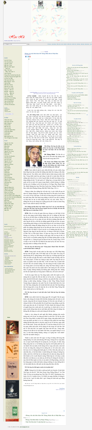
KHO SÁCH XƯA (8, 261)
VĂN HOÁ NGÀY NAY (8, 243)
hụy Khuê (7, 166)
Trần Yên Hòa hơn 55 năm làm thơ (35, 422)
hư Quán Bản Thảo (9, 80)
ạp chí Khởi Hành (9, 101)
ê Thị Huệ (7, 169)
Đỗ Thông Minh (70, 71)
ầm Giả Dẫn (8, 128)
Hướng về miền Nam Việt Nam (73, 148)
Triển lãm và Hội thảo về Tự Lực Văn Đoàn (76, 206)
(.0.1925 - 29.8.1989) (40, 8)
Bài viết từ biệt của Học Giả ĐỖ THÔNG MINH (77, 95)
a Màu (6, 91)
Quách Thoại (81, 223)
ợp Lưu (12, 93)
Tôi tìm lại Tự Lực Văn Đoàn (74, 203)
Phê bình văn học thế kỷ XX (73, 136)
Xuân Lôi (59, 7)
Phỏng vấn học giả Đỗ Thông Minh (75, 88)
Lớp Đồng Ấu (7, 258)
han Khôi (7, 146)
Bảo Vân (83, 234)
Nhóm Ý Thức (70, 221)
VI (80, 135)
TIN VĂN (6, 249)
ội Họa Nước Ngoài (10, 66)
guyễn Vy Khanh (9, 164)
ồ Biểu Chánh (8, 144)
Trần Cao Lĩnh (41, 7)
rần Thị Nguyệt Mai (10, 193)
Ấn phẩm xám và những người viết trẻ (75, 213)
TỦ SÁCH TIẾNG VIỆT (9, 260)
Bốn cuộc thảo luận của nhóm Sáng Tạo (75, 211)
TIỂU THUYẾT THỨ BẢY (8, 239)
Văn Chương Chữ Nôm (72, 126)
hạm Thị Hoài (8, 202)
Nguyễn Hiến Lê (70, 201)
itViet (6, 93)
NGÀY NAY (12, 242)
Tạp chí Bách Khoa (71, 225)
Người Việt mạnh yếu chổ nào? (73, 96)
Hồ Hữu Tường (70, 194)
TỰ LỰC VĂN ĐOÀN (8, 229)
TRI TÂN (11, 241)
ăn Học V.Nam (8, 63)
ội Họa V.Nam (8, 65)
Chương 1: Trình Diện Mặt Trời (74, 105)
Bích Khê (72, 235)
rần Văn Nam (8, 162)
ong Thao (7, 172)
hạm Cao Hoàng (9, 192)
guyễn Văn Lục (9, 161)
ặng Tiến (7, 171)
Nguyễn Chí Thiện (71, 228)
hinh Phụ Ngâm (9, 131)
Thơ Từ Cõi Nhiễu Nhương (73, 141)
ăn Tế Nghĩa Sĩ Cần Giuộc (11, 138)
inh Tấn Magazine (9, 99)
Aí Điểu (69, 231)
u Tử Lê (7, 184)
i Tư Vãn (7, 134)
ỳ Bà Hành (7, 133)
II (73, 135)
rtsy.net (8, 68)
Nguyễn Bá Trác (70, 188)
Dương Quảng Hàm (71, 192)
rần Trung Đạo (8, 177)
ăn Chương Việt (9, 96)
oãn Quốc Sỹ (8, 152)
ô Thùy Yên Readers (10, 104)
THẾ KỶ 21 (6, 245)
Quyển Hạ (75, 124)
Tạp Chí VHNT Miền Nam (8, 246)
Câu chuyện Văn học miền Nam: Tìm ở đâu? (76, 151)
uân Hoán (7, 175)
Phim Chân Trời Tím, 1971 (9, 272)
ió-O (11, 94)
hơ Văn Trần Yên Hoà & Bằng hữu (13, 197)
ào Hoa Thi (8, 126)
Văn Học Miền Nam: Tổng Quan (74, 132)
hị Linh (7, 210)
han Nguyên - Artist (10, 81)
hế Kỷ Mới (7, 83)
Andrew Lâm (79, 231)
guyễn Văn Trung (9, 151)
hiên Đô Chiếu (8, 120)
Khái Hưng (69, 208)
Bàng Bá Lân (77, 234)
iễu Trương (7, 167)
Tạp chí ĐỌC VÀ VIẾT (8, 250)
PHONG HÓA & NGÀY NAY (9, 226)
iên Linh (7, 154)
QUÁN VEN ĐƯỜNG (8, 262)
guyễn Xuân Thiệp (9, 189)
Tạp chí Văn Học (7, 233)
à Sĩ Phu (7, 200)
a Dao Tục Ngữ (8, 78)
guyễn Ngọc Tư (9, 205)
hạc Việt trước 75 (10, 71)
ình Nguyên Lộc (9, 149)
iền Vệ (11, 89)
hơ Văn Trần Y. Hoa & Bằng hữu (12, 195)
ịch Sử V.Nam (8, 60)
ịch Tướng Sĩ (8, 123)
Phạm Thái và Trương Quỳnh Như (74, 191)
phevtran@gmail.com (24, 426)
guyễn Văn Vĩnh (9, 143)
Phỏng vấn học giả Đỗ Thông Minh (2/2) (76, 86)
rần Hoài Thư (8, 182)
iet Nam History (9, 62)
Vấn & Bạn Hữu (9, 190)
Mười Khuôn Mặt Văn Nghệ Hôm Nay (75, 131)
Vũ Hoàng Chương (71, 195)
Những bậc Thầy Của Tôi (72, 139)
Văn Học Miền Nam (71, 150)
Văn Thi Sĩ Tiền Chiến (72, 121)
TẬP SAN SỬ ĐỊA (7, 244)
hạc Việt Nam (8, 70)
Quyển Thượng (69, 124)
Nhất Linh (69, 207)
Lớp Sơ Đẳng (7, 257)
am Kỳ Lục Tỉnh (9, 86)
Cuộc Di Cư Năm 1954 (9, 268)
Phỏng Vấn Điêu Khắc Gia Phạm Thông (37, 420)
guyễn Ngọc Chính (9, 198)
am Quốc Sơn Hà (9, 121)
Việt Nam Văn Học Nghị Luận (73, 128)
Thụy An (78, 227)
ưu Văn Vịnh (8, 159)
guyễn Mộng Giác (9, 187)
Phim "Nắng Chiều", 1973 (9, 270)
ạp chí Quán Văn (9, 102)
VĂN (5, 237)
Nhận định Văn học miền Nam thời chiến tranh (77, 218)
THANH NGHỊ (6, 242)
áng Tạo (11, 91)
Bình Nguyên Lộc (79, 235)
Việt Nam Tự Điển (8, 111)
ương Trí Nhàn (8, 207)
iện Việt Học (8, 73)
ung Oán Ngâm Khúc (10, 129)
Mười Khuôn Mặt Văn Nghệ (73, 129)
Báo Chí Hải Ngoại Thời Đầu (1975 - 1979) (78, 107)
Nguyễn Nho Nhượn (81, 224)
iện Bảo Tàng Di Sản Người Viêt (13, 76)
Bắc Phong (71, 234)
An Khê (73, 231)
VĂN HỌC (6, 231)
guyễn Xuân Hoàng (10, 179)
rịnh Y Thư (7, 180)
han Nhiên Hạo (8, 174)
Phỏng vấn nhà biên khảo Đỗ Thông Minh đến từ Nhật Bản (43, 415)
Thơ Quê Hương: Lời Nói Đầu (74, 113)
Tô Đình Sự (74, 224)
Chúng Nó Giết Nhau (71, 97)
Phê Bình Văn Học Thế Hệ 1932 (74, 125)
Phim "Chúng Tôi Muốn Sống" (10, 269)
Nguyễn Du (69, 179)
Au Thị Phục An (73, 233)
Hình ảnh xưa (7, 273)
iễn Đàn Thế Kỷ (9, 84)
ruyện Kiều (8, 124)
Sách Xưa (69, 138)
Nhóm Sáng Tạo (70, 210)
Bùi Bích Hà (71, 237)
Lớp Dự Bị (7, 259)
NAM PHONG (6, 241)
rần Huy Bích (8, 157)
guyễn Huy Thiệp (9, 203)
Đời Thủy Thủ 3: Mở (72, 106)
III (74, 135)
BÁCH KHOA (11, 245)
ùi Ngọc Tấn (8, 208)
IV (76, 135)
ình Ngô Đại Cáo (9, 136)
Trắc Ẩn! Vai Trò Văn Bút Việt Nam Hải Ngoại (78, 110)
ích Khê (7, 148)
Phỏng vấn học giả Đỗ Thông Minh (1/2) (76, 83)
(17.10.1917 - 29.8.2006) (59, 8)
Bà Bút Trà (80, 233)
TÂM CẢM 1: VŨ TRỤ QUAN (73, 99)
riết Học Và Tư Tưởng (10, 98)
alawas (6, 89)
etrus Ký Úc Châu (9, 88)
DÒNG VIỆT (6, 234)
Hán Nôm (6, 110)
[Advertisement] (14, 51)
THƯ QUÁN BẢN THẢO (8, 251)
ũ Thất (6, 185)
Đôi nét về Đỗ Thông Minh (73, 70)
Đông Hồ (69, 200)
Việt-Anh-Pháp (7, 109)
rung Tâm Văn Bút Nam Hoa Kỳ (12, 75)
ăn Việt (7, 94)
